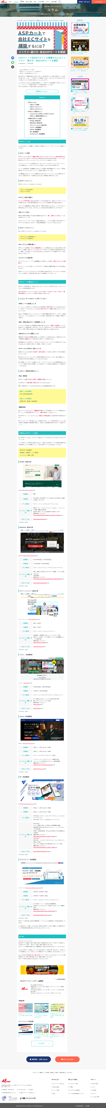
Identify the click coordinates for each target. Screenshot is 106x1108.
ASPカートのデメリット (36, 109)
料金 (35, 1)
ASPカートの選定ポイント (35, 111)
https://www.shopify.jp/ (27, 490)
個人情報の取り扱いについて (9, 1092)
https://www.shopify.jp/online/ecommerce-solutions (47, 515)
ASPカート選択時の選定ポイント (38, 116)
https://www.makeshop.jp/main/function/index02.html (47, 579)
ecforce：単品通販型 (35, 129)
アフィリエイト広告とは (58, 1083)
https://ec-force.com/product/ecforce (43, 765)
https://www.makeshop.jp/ (29, 555)
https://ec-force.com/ (28, 743)
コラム (60, 1)
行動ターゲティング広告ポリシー (27, 1092)
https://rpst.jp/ (26, 683)
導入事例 (22, 1)
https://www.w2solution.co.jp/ (27, 804)
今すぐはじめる (98, 1)
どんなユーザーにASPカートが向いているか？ (42, 113)
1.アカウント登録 (74, 1083)
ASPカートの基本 (34, 104)
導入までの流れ (29, 1)
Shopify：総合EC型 (35, 120)
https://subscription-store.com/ (33, 887)
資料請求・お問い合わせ (84, 1)
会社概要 (87, 1105)
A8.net (47, 986)
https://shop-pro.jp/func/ (40, 642)
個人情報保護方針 (80, 1105)
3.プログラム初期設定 (75, 1090)
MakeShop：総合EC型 (36, 122)
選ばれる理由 (56, 1087)
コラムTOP (41, 1043)
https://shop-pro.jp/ (33, 619)
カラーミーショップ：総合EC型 (38, 125)
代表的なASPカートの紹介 (35, 118)
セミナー (47, 1)
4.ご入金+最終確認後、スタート (77, 1093)
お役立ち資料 (54, 1)
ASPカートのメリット (36, 106)
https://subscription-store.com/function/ (44, 911)
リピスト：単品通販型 (35, 127)
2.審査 (71, 1087)
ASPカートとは (32, 102)
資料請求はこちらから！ (42, 91)
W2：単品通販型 (34, 131)
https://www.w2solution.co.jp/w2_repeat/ (44, 836)
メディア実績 (56, 1090)
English (31, 1089)
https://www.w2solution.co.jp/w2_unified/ (44, 847)
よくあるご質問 (41, 1)
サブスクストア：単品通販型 (37, 133)
